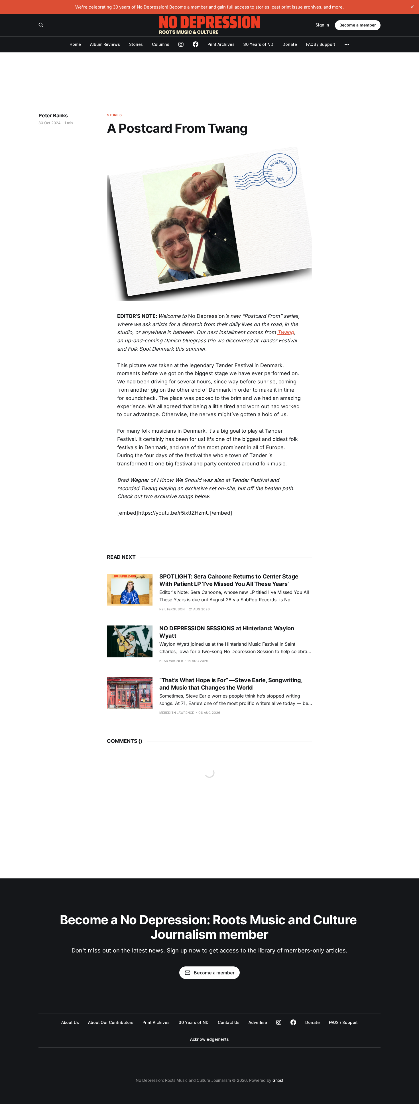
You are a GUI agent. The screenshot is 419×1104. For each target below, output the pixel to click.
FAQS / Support (320, 44)
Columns (160, 44)
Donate (289, 44)
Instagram (278, 1022)
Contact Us (228, 1022)
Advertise (258, 1022)
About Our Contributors (110, 1022)
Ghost (277, 1080)
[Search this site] (41, 25)
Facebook (293, 1022)
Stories (136, 44)
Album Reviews (105, 44)
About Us (70, 1022)
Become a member (357, 25)
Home (75, 44)
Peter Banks (53, 115)
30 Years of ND (258, 44)
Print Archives (221, 44)
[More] (347, 44)
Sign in (322, 25)
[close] (412, 6)
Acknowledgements (209, 1039)
